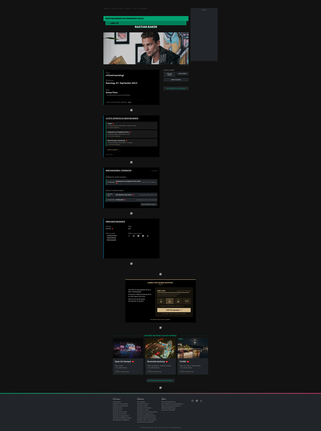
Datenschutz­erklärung (169, 408)
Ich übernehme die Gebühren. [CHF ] (171, 306)
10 (161, 301)
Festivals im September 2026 (122, 418)
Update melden (109, 154)
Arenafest (128, 8)
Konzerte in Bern (142, 406)
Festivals (114, 8)
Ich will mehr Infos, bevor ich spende (160, 319)
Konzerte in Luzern (143, 410)
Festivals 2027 (117, 410)
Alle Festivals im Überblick (121, 420)
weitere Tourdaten (176, 79)
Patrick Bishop (111, 237)
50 (178, 301)
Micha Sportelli (111, 240)
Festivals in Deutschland (120, 406)
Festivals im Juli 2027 (120, 414)
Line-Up (135, 8)
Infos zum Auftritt (169, 74)
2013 (129, 102)
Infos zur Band (182, 73)
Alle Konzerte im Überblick (145, 422)
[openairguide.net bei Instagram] (193, 401)
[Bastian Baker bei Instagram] (133, 236)
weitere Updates (112, 150)
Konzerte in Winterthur (144, 408)
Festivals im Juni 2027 (120, 412)
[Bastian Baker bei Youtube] (138, 236)
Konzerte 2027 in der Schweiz (146, 420)
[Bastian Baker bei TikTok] (147, 236)
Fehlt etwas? (154, 170)
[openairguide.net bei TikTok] (201, 401)
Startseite (106, 8)
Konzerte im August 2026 (145, 414)
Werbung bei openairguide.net (171, 406)
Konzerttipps (141, 402)
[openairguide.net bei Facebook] (197, 401)
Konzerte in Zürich (143, 404)
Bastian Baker (143, 8)
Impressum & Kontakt (168, 410)
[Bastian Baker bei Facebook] (142, 236)
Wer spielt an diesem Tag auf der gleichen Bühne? (118, 95)
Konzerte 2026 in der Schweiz (146, 418)
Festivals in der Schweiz (120, 404)
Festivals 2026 (117, 408)
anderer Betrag (187, 301)
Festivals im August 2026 (121, 416)
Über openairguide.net (169, 402)
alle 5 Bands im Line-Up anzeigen (176, 88)
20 (170, 301)
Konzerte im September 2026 (146, 416)
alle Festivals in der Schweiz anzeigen (160, 380)
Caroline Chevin (112, 235)
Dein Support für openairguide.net (172, 404)
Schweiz (121, 8)
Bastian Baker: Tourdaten (118, 171)
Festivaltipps (117, 402)
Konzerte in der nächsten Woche (147, 412)
